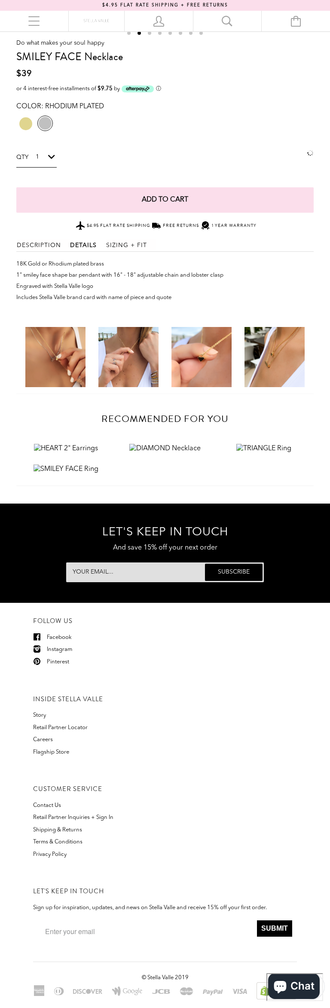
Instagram (59, 649)
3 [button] (149, 33)
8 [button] (201, 33)
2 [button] (139, 33)
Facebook (59, 637)
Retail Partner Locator (60, 727)
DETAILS (83, 245)
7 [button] (190, 33)
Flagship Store (51, 752)
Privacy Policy (50, 854)
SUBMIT (274, 928)
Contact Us (47, 805)
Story (39, 715)
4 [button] (160, 33)
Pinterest (58, 662)
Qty (22, 157)
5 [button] (170, 33)
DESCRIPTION (39, 245)
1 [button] (129, 33)
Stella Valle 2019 (168, 978)
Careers (43, 739)
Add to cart (165, 199)
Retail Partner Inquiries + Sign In (73, 817)
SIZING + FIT (126, 245)
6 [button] (180, 33)
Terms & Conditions (57, 842)
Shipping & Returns (57, 830)
